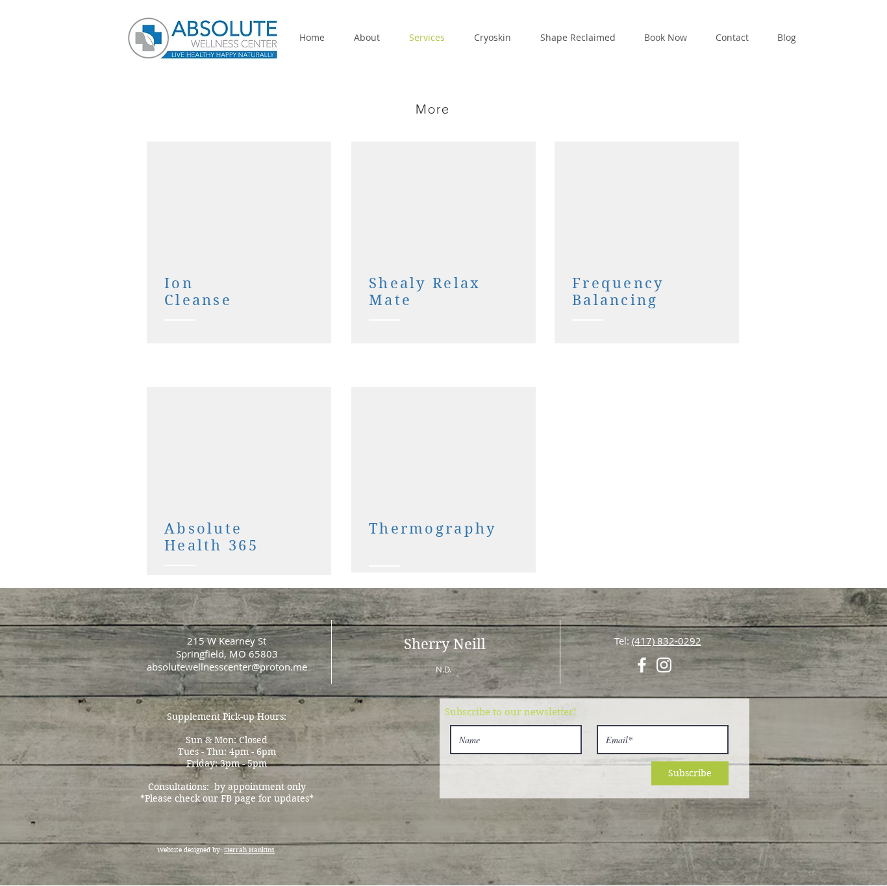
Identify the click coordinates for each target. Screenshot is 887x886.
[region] (239, 243)
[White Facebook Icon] (642, 665)
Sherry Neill (445, 643)
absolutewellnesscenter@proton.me (227, 666)
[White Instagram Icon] (664, 665)
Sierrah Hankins (249, 850)
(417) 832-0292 (666, 640)
